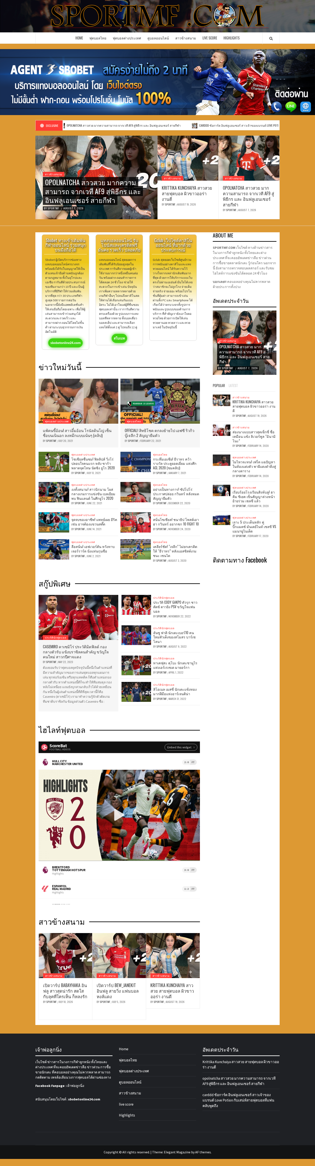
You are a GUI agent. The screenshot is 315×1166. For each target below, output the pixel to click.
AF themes (203, 1152)
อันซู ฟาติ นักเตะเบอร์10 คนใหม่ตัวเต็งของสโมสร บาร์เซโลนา (174, 637)
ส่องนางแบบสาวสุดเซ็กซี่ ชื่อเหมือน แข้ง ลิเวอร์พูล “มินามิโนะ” (254, 436)
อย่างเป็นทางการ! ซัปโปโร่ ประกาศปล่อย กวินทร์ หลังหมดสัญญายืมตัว (176, 494)
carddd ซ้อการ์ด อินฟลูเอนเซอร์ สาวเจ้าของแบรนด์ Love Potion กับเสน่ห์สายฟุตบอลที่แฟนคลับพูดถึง (209, 125)
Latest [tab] (233, 385)
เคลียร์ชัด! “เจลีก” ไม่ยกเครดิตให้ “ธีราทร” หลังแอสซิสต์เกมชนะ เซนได (175, 551)
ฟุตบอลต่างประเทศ (127, 38)
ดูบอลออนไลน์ (158, 38)
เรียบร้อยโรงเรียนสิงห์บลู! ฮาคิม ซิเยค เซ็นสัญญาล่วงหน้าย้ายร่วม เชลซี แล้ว (253, 496)
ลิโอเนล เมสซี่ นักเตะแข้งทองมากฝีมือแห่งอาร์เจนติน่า (175, 691)
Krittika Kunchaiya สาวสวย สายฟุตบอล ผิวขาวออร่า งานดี (187, 193)
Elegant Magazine (177, 1152)
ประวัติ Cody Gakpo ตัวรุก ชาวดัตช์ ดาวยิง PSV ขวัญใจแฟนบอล (175, 607)
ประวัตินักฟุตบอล (55, 637)
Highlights (232, 38)
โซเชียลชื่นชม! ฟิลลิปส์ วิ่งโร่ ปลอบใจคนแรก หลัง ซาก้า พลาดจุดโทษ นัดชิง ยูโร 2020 (93, 463)
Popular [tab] (219, 385)
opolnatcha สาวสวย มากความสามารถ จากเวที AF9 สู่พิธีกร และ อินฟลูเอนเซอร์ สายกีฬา (248, 196)
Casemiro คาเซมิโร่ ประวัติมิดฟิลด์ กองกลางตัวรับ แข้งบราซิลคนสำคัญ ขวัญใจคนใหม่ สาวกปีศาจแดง (76, 651)
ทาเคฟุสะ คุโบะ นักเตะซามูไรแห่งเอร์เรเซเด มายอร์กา (175, 665)
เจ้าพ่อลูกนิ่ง (75, 1085)
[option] (96, 177)
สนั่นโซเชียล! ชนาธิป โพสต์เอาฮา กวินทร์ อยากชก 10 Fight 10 (176, 522)
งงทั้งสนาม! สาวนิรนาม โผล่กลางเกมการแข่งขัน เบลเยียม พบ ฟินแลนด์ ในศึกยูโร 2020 (93, 494)
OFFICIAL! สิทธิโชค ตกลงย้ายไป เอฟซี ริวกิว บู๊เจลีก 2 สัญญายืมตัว (159, 433)
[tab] (243, 383)
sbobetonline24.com (84, 1099)
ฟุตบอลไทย (97, 38)
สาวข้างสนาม (185, 38)
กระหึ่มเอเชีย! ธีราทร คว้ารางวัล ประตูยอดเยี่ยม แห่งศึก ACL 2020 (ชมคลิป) (174, 463)
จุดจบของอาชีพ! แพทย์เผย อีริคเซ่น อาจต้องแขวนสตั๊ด (94, 522)
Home (79, 38)
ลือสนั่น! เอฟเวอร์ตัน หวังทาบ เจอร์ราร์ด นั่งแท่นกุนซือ (93, 549)
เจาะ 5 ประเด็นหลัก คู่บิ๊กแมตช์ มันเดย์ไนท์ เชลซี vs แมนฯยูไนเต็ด (254, 526)
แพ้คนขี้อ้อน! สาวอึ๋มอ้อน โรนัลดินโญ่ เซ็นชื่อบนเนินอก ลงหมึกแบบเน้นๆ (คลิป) (77, 433)
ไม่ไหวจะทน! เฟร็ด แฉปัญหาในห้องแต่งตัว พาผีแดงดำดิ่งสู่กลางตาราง (254, 466)
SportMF (54, 208)
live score (209, 38)
